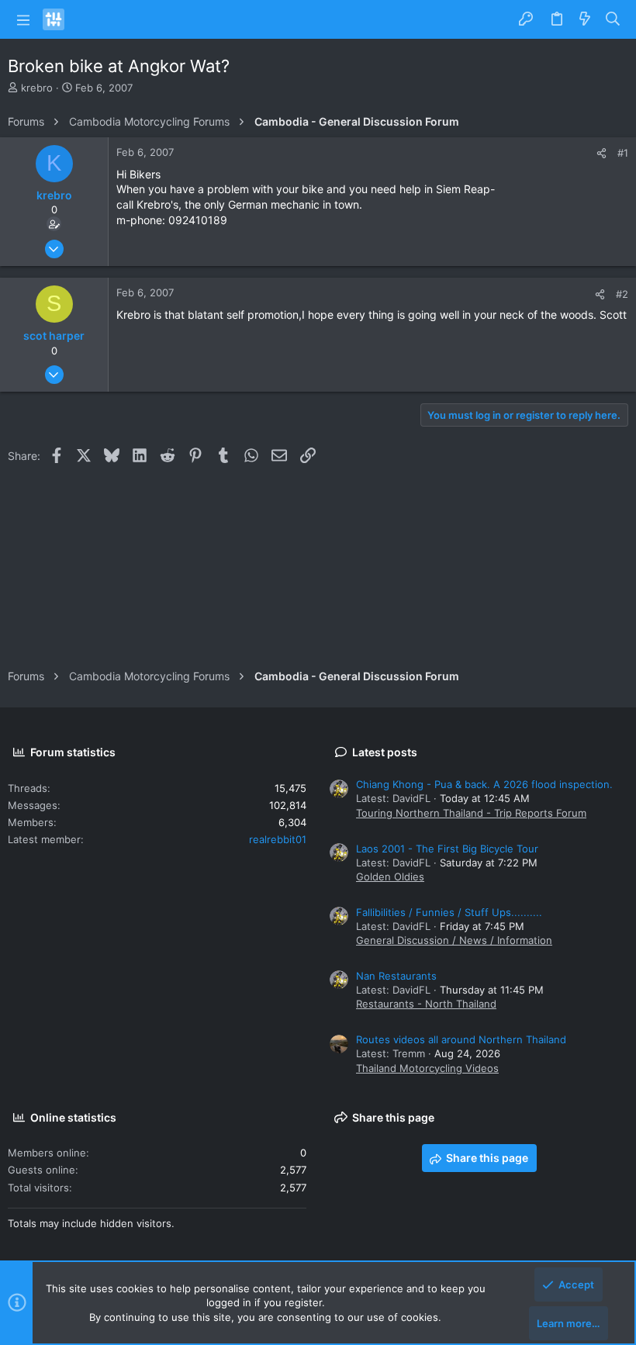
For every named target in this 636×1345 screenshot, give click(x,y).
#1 (622, 153)
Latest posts (384, 752)
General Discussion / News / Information (454, 940)
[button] (23, 19)
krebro (37, 87)
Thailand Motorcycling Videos (427, 1068)
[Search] (613, 19)
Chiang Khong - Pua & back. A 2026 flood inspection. (484, 784)
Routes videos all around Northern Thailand (461, 1039)
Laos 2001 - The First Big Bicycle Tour (447, 848)
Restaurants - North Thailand (426, 1004)
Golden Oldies (390, 876)
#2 (622, 294)
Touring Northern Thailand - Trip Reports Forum (471, 813)
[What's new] (585, 19)
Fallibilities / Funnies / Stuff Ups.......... (449, 912)
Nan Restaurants (396, 976)
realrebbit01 (277, 839)
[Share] (601, 153)
